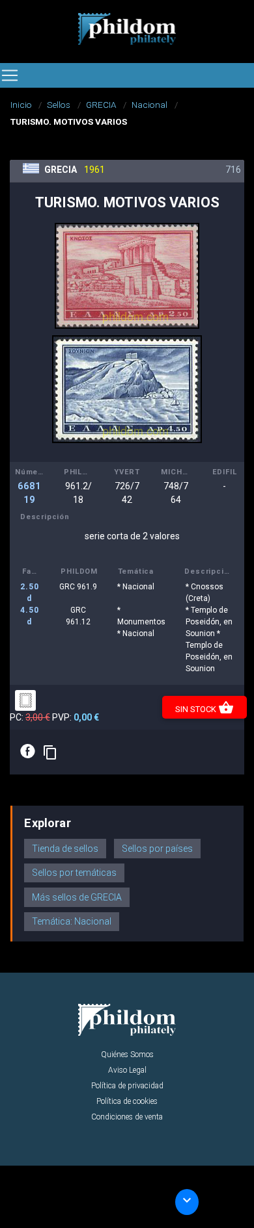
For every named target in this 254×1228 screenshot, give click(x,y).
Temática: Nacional (71, 921)
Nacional (149, 104)
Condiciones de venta (127, 1116)
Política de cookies (127, 1101)
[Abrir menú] (10, 75)
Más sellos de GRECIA (77, 897)
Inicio (21, 104)
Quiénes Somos (127, 1054)
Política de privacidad (127, 1085)
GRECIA (101, 104)
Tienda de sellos (65, 848)
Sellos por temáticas (74, 872)
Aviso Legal (127, 1070)
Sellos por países (157, 848)
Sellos (58, 104)
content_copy (50, 752)
